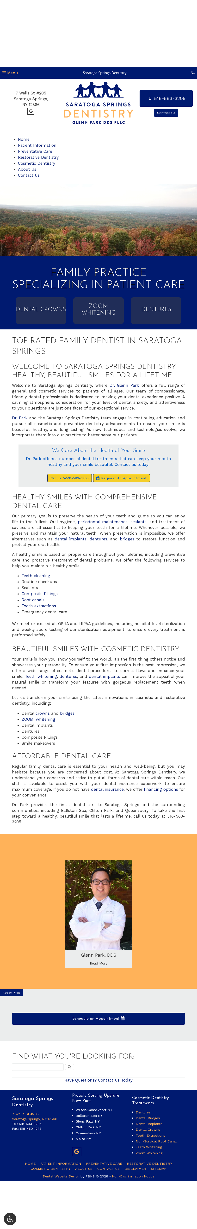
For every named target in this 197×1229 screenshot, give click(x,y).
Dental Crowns (148, 1129)
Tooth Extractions (150, 1135)
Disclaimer (135, 1168)
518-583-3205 (30, 1124)
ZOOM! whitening (38, 719)
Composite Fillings (40, 593)
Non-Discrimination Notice (133, 1176)
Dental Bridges (148, 1118)
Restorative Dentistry (38, 157)
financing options (161, 789)
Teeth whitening (41, 676)
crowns (43, 713)
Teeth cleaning (36, 575)
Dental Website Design (61, 1176)
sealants (139, 521)
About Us (27, 169)
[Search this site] (69, 1067)
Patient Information (37, 145)
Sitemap (158, 1168)
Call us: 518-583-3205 (69, 478)
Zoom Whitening (149, 1153)
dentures (98, 539)
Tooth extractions (39, 605)
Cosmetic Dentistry (36, 163)
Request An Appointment (123, 478)
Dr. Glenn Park (124, 385)
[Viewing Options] (10, 1218)
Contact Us (29, 175)
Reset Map (11, 992)
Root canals (33, 599)
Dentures (143, 1112)
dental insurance (107, 789)
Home (24, 139)
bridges (127, 539)
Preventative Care (35, 151)
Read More (100, 963)
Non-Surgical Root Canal (156, 1141)
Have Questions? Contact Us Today (98, 1080)
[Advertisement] (98, 33)
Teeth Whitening (149, 1147)
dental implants (70, 539)
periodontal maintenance (103, 521)
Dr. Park (20, 418)
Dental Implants (149, 1124)
